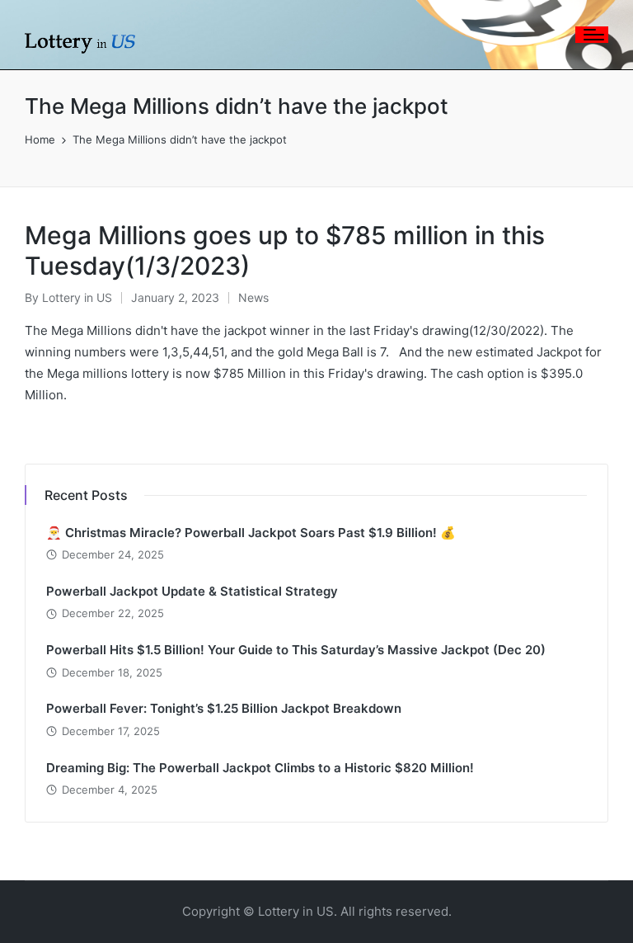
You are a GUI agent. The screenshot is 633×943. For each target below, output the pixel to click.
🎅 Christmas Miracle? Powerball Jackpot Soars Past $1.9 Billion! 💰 (251, 532)
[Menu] (591, 34)
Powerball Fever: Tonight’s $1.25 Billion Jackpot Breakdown (223, 708)
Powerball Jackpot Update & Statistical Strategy (192, 591)
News (253, 297)
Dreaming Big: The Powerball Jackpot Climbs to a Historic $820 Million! (260, 768)
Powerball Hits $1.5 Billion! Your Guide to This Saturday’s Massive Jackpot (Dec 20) (296, 650)
